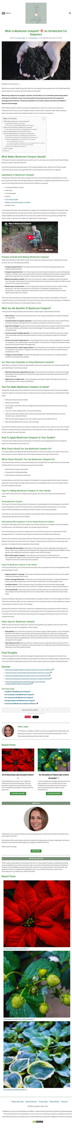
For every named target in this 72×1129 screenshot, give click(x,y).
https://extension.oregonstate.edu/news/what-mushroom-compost (28, 673)
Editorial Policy (54, 1101)
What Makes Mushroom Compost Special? (17, 121)
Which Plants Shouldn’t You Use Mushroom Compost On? (22, 137)
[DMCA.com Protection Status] (37, 1122)
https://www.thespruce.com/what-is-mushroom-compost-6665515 (27, 679)
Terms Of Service (31, 1101)
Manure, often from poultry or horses (17, 202)
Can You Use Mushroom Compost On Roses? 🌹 (21, 703)
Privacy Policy (43, 1101)
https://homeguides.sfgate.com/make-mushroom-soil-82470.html (27, 676)
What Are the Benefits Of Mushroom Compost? (18, 127)
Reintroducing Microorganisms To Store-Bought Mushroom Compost (27, 143)
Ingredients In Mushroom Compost (15, 123)
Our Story (36, 851)
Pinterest (64, 1101)
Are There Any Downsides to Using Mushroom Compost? (22, 129)
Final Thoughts (8, 148)
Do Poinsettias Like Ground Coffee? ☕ (16, 949)
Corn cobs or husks (11, 199)
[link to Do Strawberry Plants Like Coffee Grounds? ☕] (54, 760)
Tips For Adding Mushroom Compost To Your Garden (21, 139)
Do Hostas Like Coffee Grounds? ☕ (15, 1089)
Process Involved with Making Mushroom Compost (20, 125)
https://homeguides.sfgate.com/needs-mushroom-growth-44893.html (28, 670)
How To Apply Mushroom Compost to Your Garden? (19, 133)
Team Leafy (21, 38)
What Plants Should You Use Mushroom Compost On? (21, 135)
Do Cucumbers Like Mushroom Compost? (19, 694)
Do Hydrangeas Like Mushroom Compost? (20, 700)
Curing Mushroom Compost (16, 141)
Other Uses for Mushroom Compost (16, 146)
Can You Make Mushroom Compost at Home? (17, 131)
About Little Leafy (17, 1101)
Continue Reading (18, 793)
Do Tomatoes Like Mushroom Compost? (19, 697)
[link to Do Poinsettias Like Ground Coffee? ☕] (18, 760)
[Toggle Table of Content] (43, 118)
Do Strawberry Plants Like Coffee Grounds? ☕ (19, 1019)
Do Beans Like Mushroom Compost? (17, 691)
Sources (6, 151)
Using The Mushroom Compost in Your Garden (21, 144)
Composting (33, 38)
